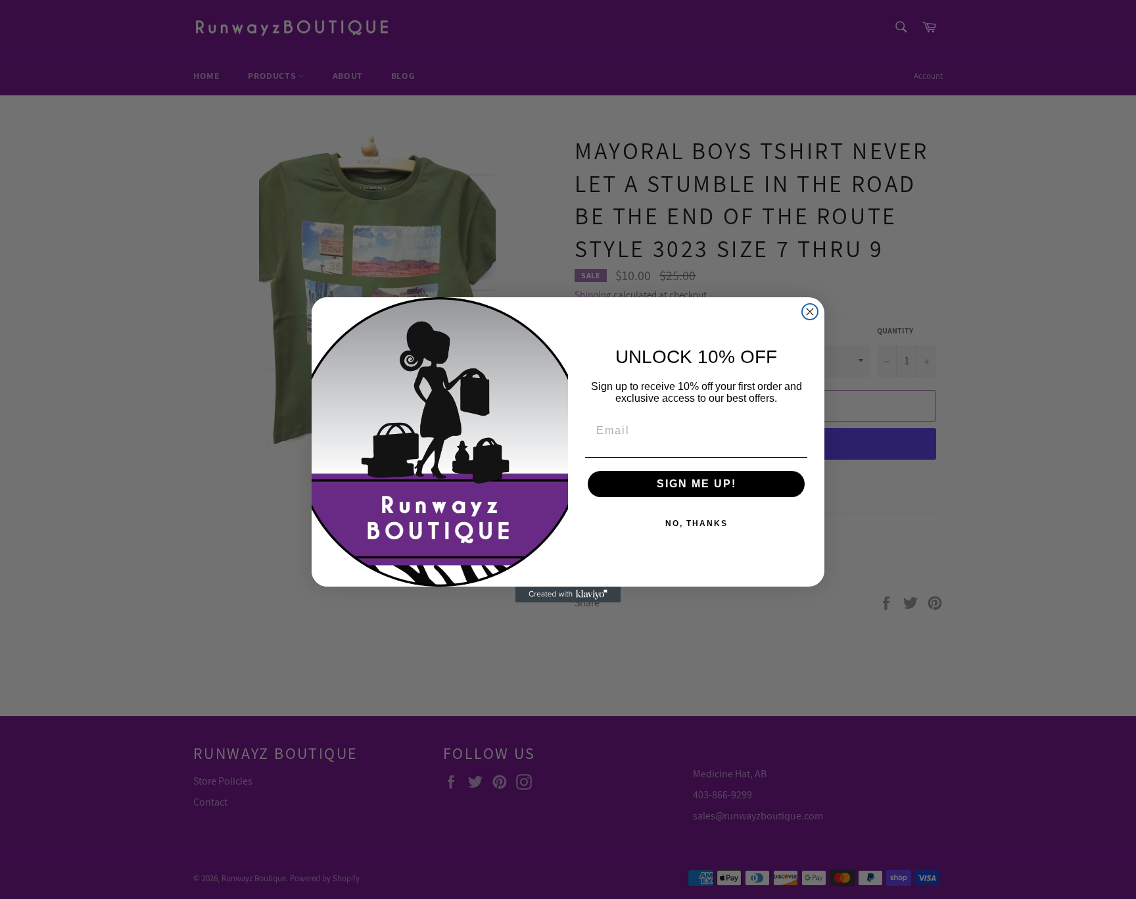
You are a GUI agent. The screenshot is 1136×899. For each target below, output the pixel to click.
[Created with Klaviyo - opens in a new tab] (568, 594)
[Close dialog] (810, 312)
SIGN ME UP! (696, 483)
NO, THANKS (696, 523)
